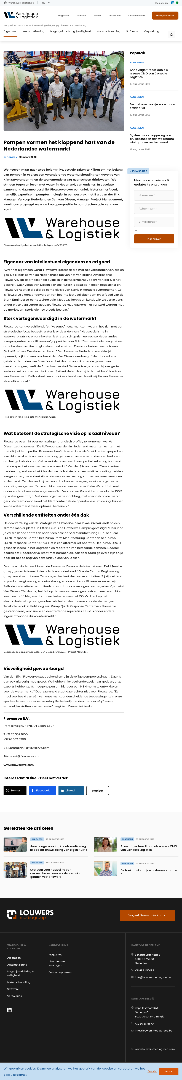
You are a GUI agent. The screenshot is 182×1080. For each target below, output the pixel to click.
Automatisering (33, 31)
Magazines (63, 15)
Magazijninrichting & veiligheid (70, 31)
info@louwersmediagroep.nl (153, 977)
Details (152, 1071)
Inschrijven (154, 239)
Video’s (97, 15)
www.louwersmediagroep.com (155, 1049)
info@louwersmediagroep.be (153, 1030)
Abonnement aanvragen (57, 963)
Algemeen (10, 31)
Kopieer (97, 790)
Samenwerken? (136, 15)
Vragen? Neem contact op (145, 915)
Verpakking (151, 31)
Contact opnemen (60, 972)
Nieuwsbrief (114, 15)
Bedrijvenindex (165, 15)
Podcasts (81, 15)
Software (132, 31)
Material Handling (109, 31)
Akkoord (169, 1071)
